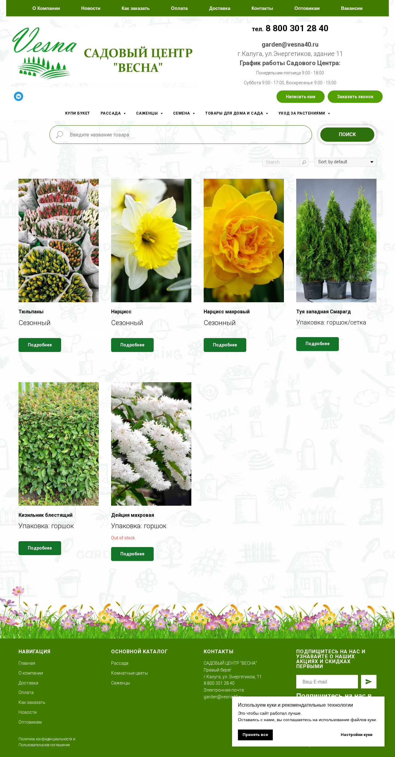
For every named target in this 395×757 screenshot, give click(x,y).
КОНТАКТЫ (219, 652)
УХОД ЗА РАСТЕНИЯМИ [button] (302, 113)
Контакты (262, 8)
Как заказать (136, 8)
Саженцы (120, 682)
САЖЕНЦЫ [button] (147, 113)
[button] (300, 96)
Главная (27, 663)
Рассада (119, 663)
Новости (90, 8)
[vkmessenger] (18, 96)
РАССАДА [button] (111, 113)
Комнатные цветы (129, 673)
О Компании (46, 8)
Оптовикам (307, 8)
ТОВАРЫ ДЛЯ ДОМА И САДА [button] (234, 113)
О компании (31, 673)
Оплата (179, 8)
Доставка (219, 8)
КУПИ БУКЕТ (77, 113)
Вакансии (352, 8)
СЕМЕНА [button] (182, 113)
